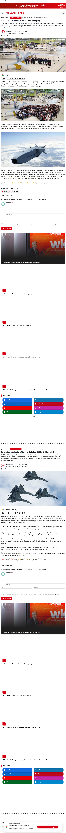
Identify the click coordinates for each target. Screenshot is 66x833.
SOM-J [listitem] (4, 191)
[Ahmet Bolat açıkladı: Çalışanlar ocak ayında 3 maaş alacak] (33, 248)
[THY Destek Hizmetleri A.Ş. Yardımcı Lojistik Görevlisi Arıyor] (33, 343)
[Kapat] (64, 5)
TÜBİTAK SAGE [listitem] (13, 191)
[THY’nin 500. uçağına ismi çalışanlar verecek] (33, 312)
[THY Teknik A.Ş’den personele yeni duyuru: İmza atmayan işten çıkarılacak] (33, 375)
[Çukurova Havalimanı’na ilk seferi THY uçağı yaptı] (33, 280)
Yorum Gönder (7, 228)
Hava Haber (9, 31)
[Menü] (2, 13)
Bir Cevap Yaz (7, 195)
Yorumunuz (9, 202)
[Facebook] (3, 828)
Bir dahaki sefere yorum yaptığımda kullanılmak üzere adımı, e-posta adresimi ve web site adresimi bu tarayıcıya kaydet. (31, 224)
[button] (63, 13)
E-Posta (36, 217)
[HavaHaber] (15, 13)
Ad (2, 217)
